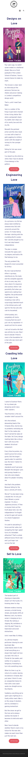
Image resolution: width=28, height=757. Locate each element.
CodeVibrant (22, 753)
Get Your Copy (14, 169)
